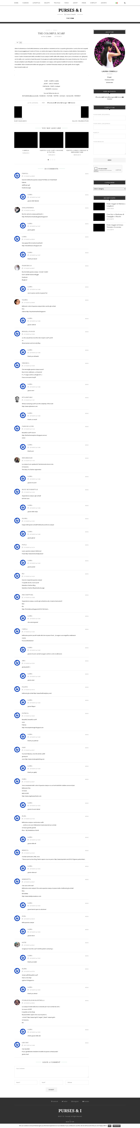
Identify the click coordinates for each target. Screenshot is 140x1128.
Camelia (25, 150)
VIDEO (66, 3)
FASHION (25, 3)
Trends (55, 30)
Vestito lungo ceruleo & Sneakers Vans (77, 151)
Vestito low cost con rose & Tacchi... (51, 151)
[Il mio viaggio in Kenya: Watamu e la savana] (99, 227)
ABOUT (75, 3)
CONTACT (93, 3)
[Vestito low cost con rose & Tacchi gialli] (51, 140)
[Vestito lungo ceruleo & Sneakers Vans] (77, 140)
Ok (109, 1125)
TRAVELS (57, 3)
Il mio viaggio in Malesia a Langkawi (116, 205)
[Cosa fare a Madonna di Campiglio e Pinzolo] (99, 217)
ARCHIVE (104, 3)
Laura (49, 36)
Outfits (48, 30)
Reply (87, 173)
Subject (96, 132)
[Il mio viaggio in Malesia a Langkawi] (99, 206)
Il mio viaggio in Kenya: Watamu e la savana (115, 226)
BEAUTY (47, 3)
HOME (16, 3)
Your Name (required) (101, 114)
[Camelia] (26, 140)
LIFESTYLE (36, 3)
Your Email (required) (101, 123)
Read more (117, 1125)
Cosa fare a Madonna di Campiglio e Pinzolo (115, 215)
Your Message (98, 141)
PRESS (84, 3)
